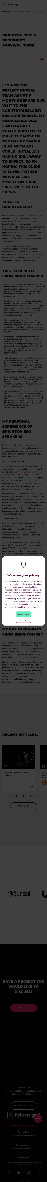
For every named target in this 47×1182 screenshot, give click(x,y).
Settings (23, 620)
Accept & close (23, 614)
